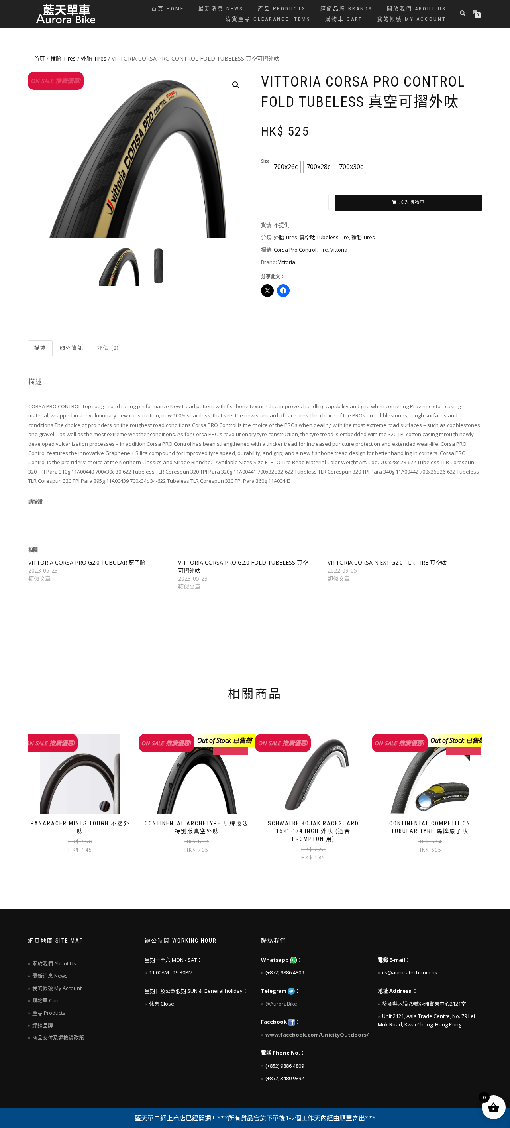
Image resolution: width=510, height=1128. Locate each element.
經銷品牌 (42, 1025)
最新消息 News (220, 9)
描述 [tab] (40, 348)
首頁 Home (167, 9)
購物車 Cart (344, 19)
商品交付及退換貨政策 (58, 1037)
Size (265, 161)
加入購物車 (412, 202)
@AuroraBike (281, 1003)
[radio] (285, 167)
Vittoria (338, 249)
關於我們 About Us (416, 9)
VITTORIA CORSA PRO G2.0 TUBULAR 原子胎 (86, 562)
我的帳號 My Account (411, 19)
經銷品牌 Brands (346, 9)
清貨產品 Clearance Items (268, 19)
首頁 (39, 58)
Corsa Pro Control (295, 249)
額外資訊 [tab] (72, 348)
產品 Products (282, 9)
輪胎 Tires (63, 58)
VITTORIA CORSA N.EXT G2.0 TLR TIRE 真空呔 (387, 562)
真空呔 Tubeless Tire (324, 237)
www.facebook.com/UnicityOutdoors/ (317, 1034)
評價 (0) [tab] (108, 348)
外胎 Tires (93, 58)
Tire (323, 249)
